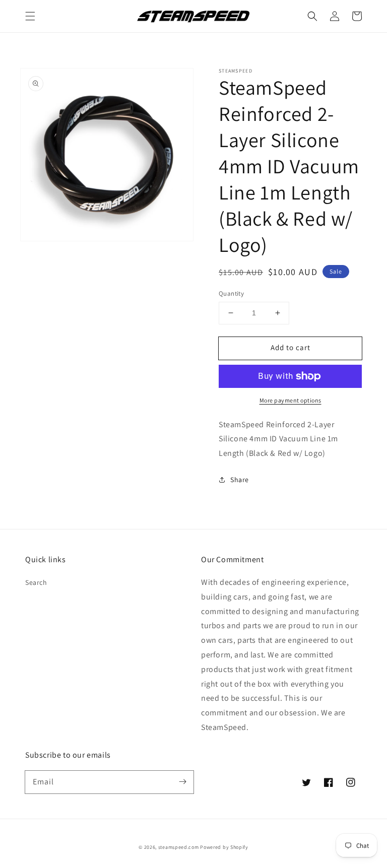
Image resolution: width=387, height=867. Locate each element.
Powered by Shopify (224, 847)
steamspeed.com (178, 847)
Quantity (231, 293)
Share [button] (239, 479)
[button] (30, 16)
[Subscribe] (182, 782)
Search (36, 582)
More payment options (290, 400)
